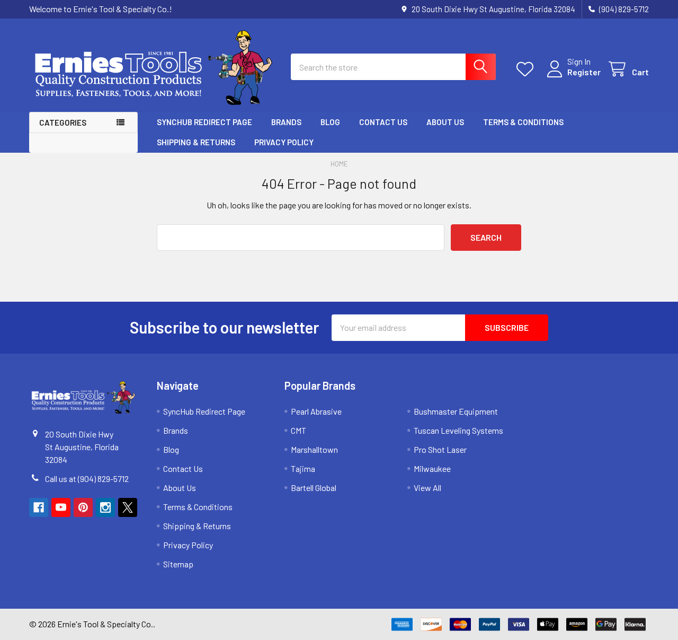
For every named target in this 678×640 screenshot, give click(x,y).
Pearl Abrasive (316, 411)
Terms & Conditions (523, 122)
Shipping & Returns (196, 142)
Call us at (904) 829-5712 (87, 479)
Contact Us (383, 122)
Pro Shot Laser (440, 449)
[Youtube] (60, 507)
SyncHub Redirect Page (204, 122)
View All (427, 488)
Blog (330, 122)
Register (584, 72)
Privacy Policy (284, 142)
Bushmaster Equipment (456, 411)
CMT (298, 430)
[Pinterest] (83, 507)
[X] (127, 507)
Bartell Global (313, 488)
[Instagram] (105, 507)
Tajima (303, 468)
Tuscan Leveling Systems (458, 430)
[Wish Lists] (527, 69)
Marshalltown (314, 449)
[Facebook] (38, 507)
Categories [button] (62, 122)
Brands (286, 122)
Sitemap (178, 564)
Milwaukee (432, 468)
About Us (445, 122)
